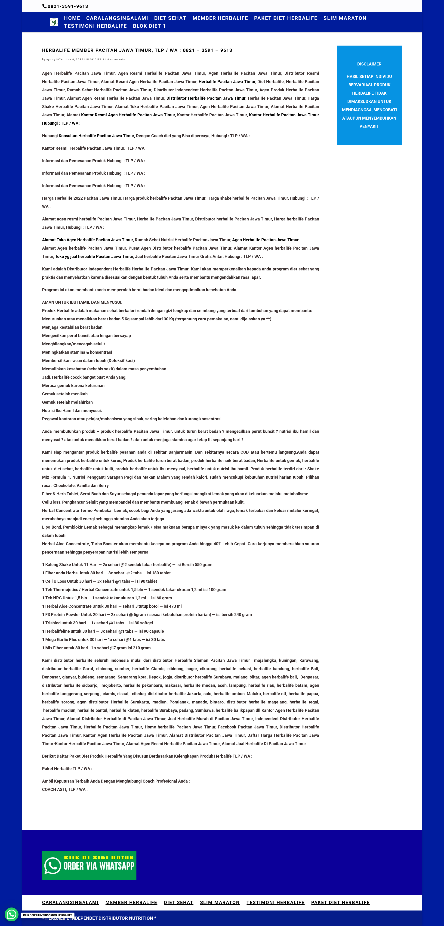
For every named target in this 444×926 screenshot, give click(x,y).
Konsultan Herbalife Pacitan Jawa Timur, (97, 135)
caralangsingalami (117, 19)
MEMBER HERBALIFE (220, 19)
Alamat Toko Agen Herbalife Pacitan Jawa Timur (87, 239)
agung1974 (54, 59)
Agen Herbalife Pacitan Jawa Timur (265, 239)
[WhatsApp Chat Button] (11, 914)
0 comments (116, 59)
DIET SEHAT (170, 19)
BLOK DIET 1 (149, 27)
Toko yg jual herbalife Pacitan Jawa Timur (94, 256)
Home (72, 19)
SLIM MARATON (345, 19)
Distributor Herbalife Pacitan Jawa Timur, (206, 98)
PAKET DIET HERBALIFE (286, 19)
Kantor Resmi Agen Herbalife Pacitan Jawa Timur (128, 114)
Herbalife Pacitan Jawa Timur (227, 81)
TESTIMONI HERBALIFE (95, 27)
